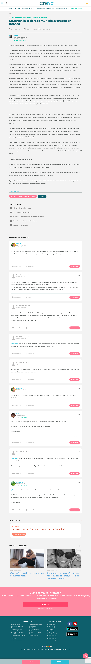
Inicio (10, 8)
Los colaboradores (16, 633)
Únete (45, 604)
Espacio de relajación (20, 225)
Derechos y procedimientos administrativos (28, 216)
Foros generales (27, 8)
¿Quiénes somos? (15, 624)
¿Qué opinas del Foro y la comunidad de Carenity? (38, 529)
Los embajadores (15, 630)
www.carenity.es (31, 649)
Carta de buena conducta (35, 627)
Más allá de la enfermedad (22, 208)
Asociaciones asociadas (17, 632)
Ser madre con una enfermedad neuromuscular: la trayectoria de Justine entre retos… (63, 576)
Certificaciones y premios (35, 624)
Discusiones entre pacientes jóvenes (25, 221)
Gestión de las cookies (35, 632)
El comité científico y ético (18, 635)
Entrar (59, 661)
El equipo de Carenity (16, 629)
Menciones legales (34, 629)
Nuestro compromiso (17, 640)
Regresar (12, 14)
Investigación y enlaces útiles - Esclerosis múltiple (52, 8)
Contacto (31, 633)
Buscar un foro (51, 626)
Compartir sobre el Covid (21, 212)
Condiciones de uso (34, 630)
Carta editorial (32, 626)
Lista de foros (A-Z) (52, 633)
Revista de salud (51, 624)
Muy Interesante (14, 191)
